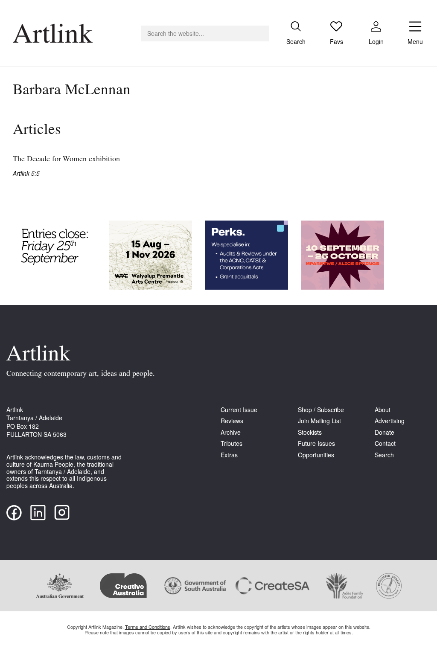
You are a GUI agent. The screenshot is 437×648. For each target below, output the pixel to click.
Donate (384, 432)
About (382, 410)
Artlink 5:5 (26, 173)
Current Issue (239, 410)
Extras (229, 455)
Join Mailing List (319, 421)
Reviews (232, 421)
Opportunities (316, 455)
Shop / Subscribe (321, 410)
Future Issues (316, 443)
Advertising (390, 421)
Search (384, 455)
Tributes (231, 443)
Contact (385, 443)
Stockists (310, 432)
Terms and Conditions (147, 626)
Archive (231, 432)
